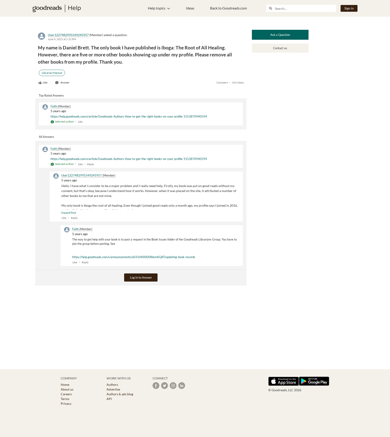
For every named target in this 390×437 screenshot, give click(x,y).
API (109, 399)
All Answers (46, 137)
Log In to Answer (141, 277)
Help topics (156, 8)
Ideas (190, 8)
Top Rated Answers (51, 95)
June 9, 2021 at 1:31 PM (62, 39)
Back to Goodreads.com (228, 8)
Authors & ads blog (120, 394)
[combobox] (305, 8)
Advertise (113, 389)
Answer (65, 82)
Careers (66, 394)
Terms (65, 399)
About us (67, 389)
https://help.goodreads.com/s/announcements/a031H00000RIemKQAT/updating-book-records (133, 257)
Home (65, 384)
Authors (112, 384)
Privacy (66, 403)
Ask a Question (280, 35)
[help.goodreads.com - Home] (56, 8)
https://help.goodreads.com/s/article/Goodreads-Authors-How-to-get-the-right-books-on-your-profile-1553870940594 (129, 116)
